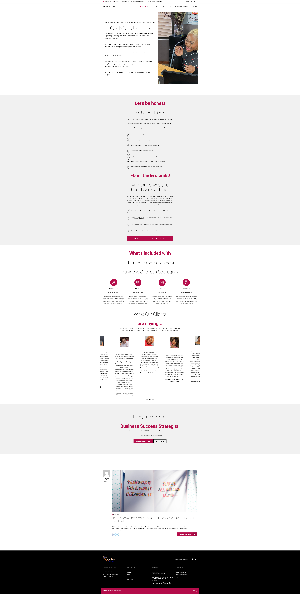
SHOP (195, 14)
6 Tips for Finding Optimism (158, 573)
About (128, 577)
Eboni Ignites (109, 6)
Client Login (130, 579)
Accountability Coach (181, 572)
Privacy (195, 591)
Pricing (129, 572)
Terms (189, 591)
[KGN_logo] (109, 559)
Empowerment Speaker (181, 574)
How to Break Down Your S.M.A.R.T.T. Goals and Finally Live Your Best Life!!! (153, 519)
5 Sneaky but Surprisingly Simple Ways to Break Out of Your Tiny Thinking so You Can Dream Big (162, 583)
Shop (128, 574)
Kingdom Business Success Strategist (185, 577)
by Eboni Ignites (107, 479)
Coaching (116, 514)
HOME (174, 14)
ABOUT (189, 14)
